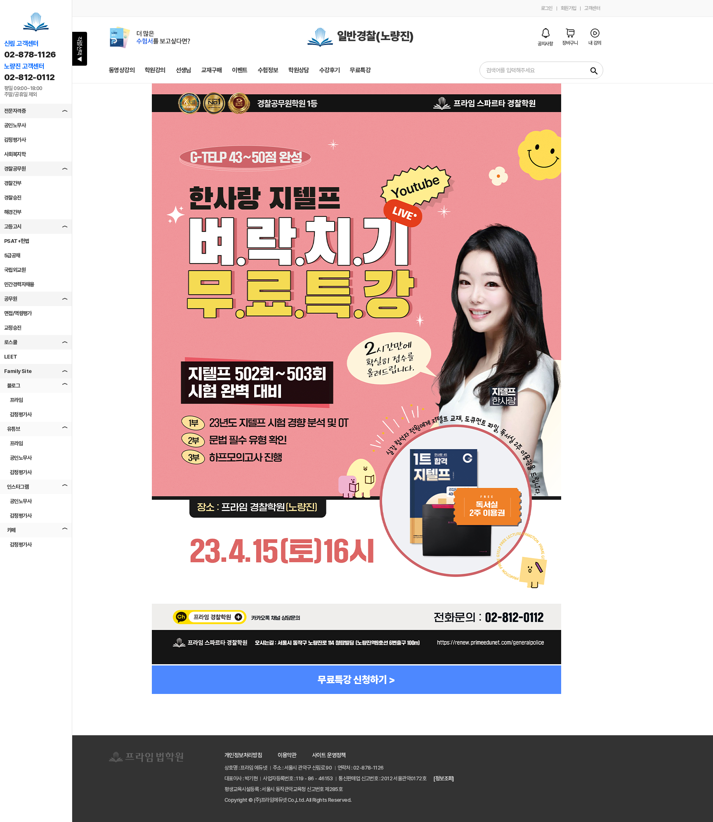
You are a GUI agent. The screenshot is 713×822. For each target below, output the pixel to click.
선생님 (183, 70)
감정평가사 (15, 140)
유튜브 (13, 429)
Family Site (17, 371)
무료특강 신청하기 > (356, 680)
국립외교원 (15, 270)
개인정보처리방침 (243, 755)
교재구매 (211, 70)
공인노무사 (15, 125)
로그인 (546, 8)
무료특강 (360, 70)
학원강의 (155, 70)
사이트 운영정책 (329, 755)
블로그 (13, 385)
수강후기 (329, 70)
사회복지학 (15, 154)
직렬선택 (79, 49)
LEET (10, 357)
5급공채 (12, 255)
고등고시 (12, 226)
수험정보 (268, 70)
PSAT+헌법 (16, 241)
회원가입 (568, 8)
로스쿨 (10, 342)
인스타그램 (17, 487)
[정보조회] (443, 778)
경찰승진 (12, 198)
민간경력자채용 (19, 284)
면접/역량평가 (18, 313)
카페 (11, 530)
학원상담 (298, 70)
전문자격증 (15, 111)
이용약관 (287, 755)
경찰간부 (12, 183)
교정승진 (12, 328)
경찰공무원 (15, 169)
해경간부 (12, 212)
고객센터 (592, 8)
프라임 (16, 400)
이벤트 (239, 70)
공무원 (10, 299)
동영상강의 (122, 70)
